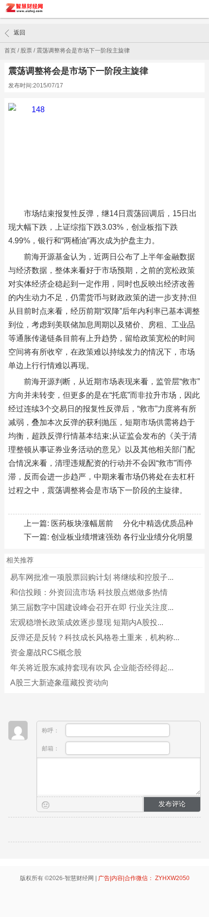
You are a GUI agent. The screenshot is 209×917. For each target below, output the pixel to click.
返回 (19, 32)
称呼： (51, 730)
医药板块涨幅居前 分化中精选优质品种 (122, 523)
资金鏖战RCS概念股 (46, 652)
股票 (26, 50)
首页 (10, 50)
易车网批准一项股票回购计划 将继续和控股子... (92, 577)
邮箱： (51, 748)
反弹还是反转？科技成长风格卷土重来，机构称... (94, 637)
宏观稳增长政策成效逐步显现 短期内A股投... (86, 622)
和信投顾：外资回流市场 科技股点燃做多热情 (89, 592)
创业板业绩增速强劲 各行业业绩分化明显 (122, 537)
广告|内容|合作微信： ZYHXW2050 (144, 878)
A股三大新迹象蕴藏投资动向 (59, 683)
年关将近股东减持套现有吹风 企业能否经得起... (92, 667)
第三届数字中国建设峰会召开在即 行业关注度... (92, 607)
